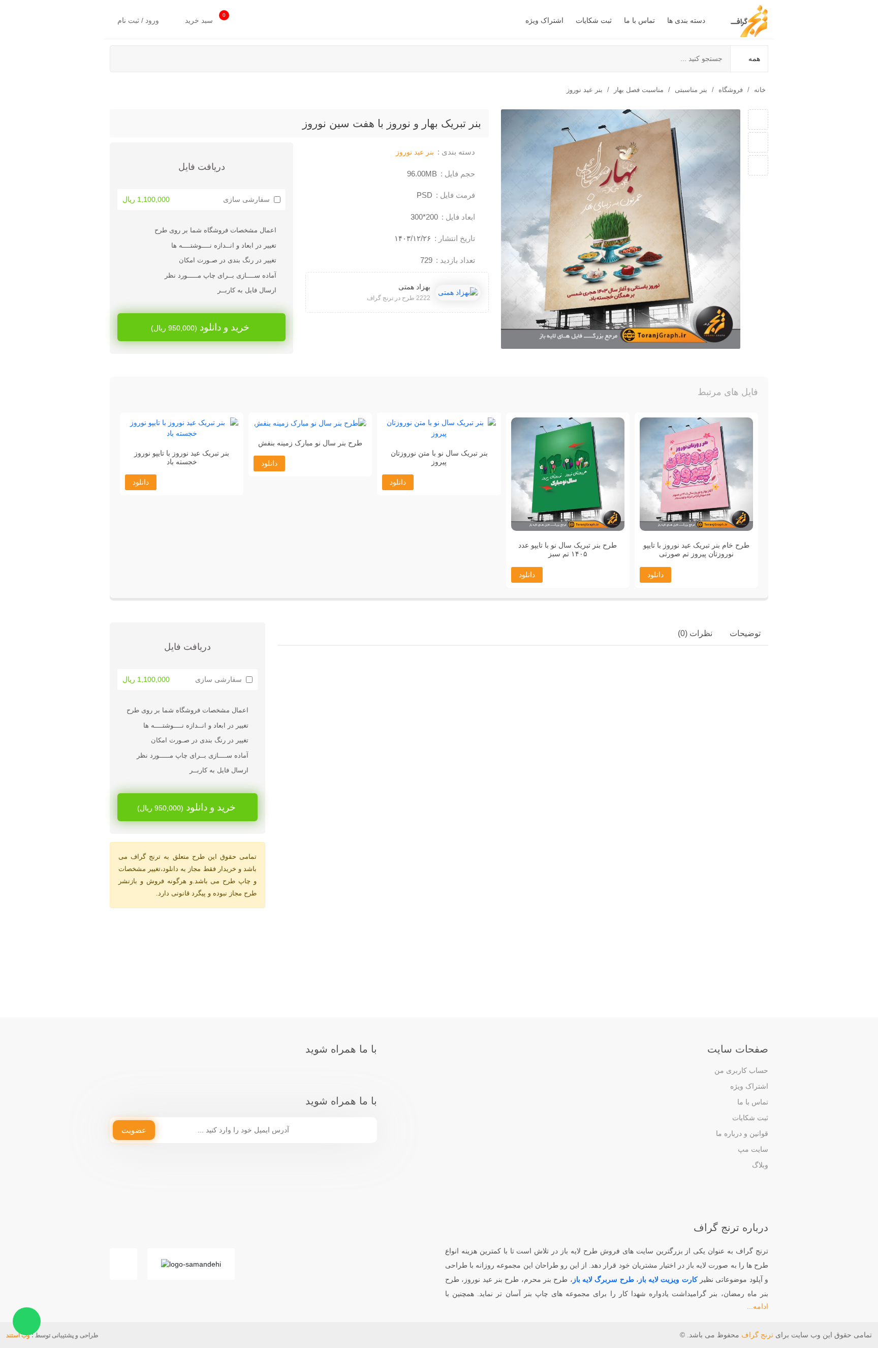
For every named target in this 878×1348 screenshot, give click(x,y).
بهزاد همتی (414, 287)
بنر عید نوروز (585, 90)
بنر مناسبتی (691, 90)
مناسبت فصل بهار (639, 90)
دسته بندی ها (686, 20)
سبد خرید (205, 18)
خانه (760, 90)
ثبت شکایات (594, 20)
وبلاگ (760, 1165)
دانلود (655, 575)
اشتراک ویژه (544, 20)
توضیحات (745, 633)
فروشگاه (730, 90)
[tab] (745, 633)
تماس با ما (639, 20)
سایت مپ (753, 1149)
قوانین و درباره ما (742, 1133)
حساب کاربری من (741, 1070)
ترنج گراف (757, 1335)
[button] (138, 394)
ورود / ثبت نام (139, 20)
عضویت (133, 1130)
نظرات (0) (695, 633)
